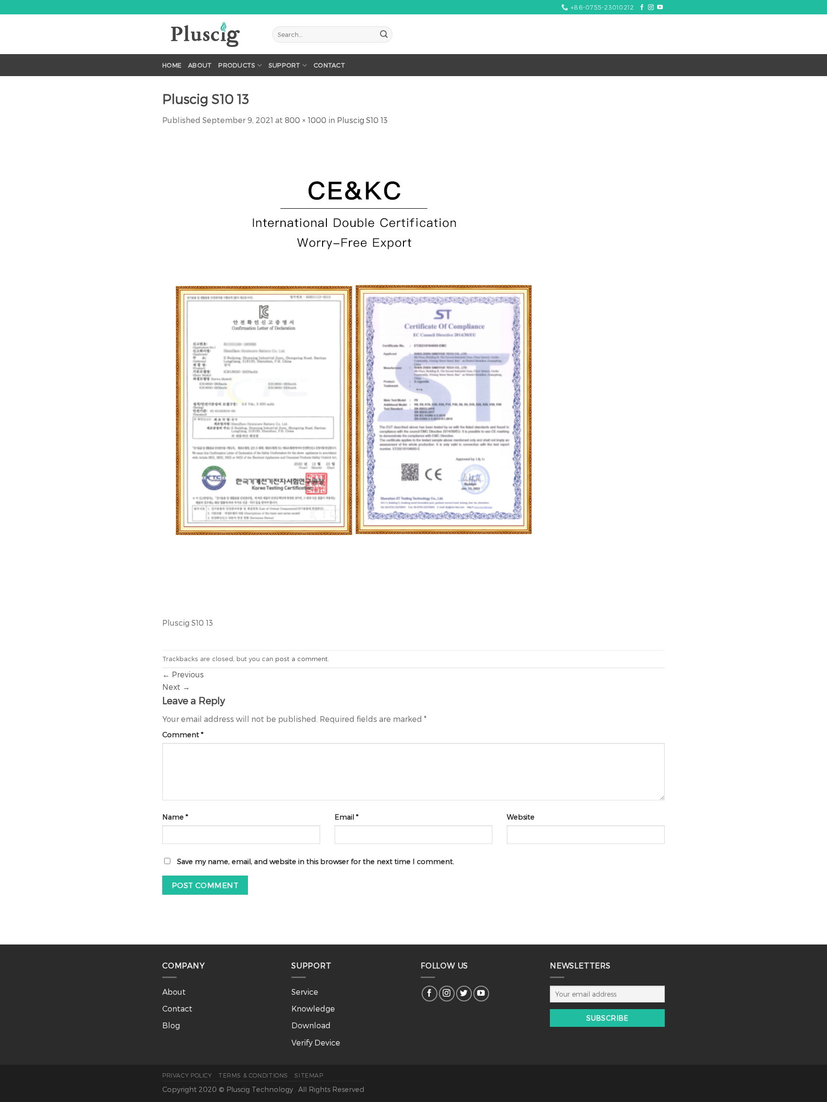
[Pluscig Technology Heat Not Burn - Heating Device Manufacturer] (210, 34)
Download (311, 1025)
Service (304, 991)
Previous (183, 674)
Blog (171, 1025)
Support (284, 64)
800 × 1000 (305, 119)
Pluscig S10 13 (362, 119)
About (200, 64)
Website (521, 817)
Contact (329, 64)
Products (236, 64)
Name (175, 817)
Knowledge (313, 1008)
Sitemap (308, 1075)
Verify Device (315, 1042)
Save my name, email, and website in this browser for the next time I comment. (315, 861)
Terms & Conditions (253, 1075)
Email (346, 817)
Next (176, 686)
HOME (171, 64)
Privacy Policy (187, 1075)
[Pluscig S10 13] (353, 376)
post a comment (301, 658)
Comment (182, 735)
